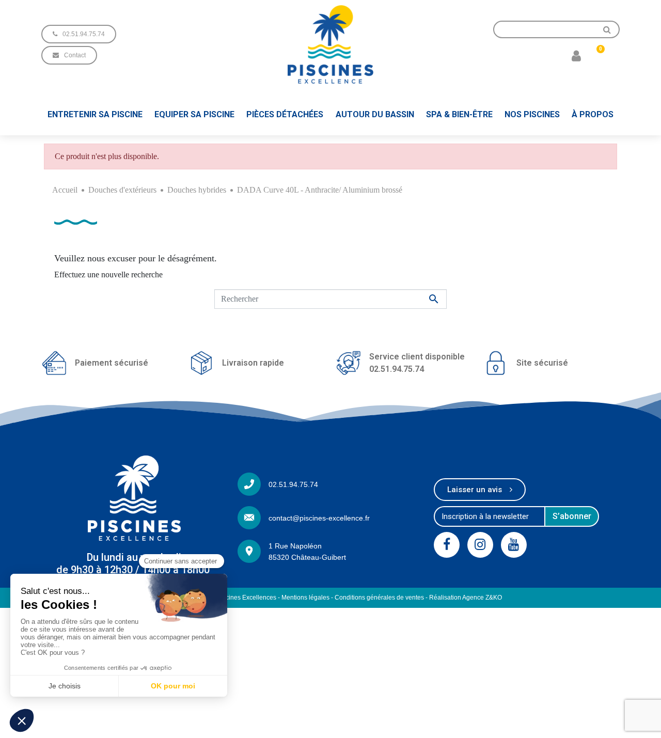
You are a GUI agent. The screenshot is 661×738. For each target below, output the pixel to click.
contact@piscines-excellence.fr (319, 518)
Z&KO (493, 597)
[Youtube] (514, 545)
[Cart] (596, 55)
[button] (78, 34)
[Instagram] (480, 545)
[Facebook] (447, 545)
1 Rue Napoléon (295, 546)
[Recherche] (607, 29)
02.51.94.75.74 (293, 484)
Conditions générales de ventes (379, 597)
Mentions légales (305, 597)
